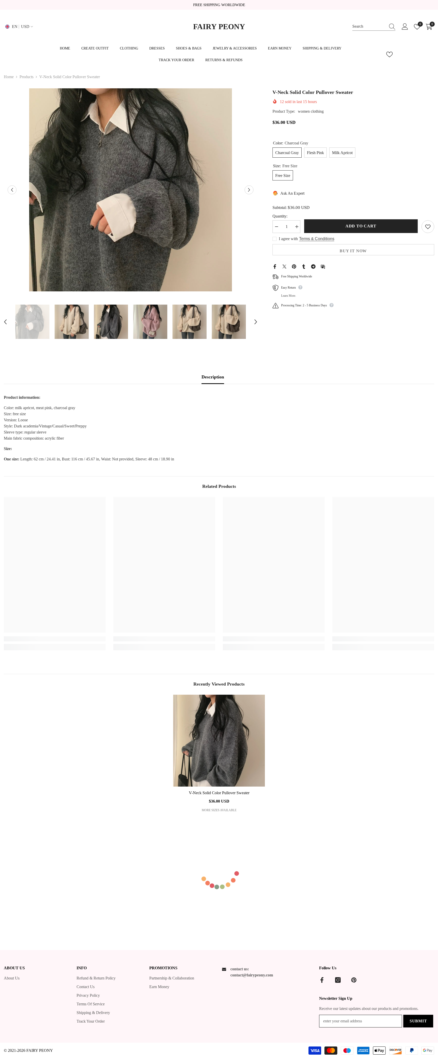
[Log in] (405, 27)
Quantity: (279, 216)
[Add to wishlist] (428, 226)
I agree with (288, 239)
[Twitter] (284, 266)
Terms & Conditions (316, 239)
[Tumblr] (303, 266)
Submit (418, 1021)
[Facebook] (274, 266)
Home (9, 77)
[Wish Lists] (389, 54)
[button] (12, 190)
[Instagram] (338, 980)
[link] (55, 638)
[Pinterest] (294, 266)
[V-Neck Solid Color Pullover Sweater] (219, 741)
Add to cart (360, 226)
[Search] (373, 27)
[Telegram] (313, 266)
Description (213, 376)
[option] (130, 189)
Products (26, 77)
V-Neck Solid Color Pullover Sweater (219, 793)
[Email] (323, 266)
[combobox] (369, 26)
